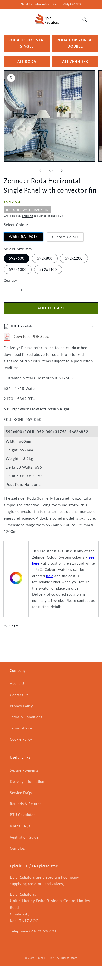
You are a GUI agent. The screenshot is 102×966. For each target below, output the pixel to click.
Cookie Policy (21, 739)
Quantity (10, 280)
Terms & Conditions (26, 717)
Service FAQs (21, 793)
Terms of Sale (21, 728)
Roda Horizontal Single (27, 43)
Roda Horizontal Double (75, 43)
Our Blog (17, 848)
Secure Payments (24, 770)
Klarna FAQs (20, 826)
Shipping (27, 215)
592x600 (16, 258)
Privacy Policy (21, 706)
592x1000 (17, 269)
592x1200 (74, 258)
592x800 (44, 258)
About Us (18, 683)
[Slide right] (61, 170)
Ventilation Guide (24, 837)
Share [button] (14, 626)
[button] (6, 20)
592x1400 (48, 269)
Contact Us (19, 695)
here (49, 576)
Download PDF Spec (31, 336)
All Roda (26, 61)
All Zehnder (75, 61)
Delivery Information (27, 782)
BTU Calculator (22, 815)
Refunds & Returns (25, 804)
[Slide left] (40, 170)
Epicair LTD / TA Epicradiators (56, 957)
